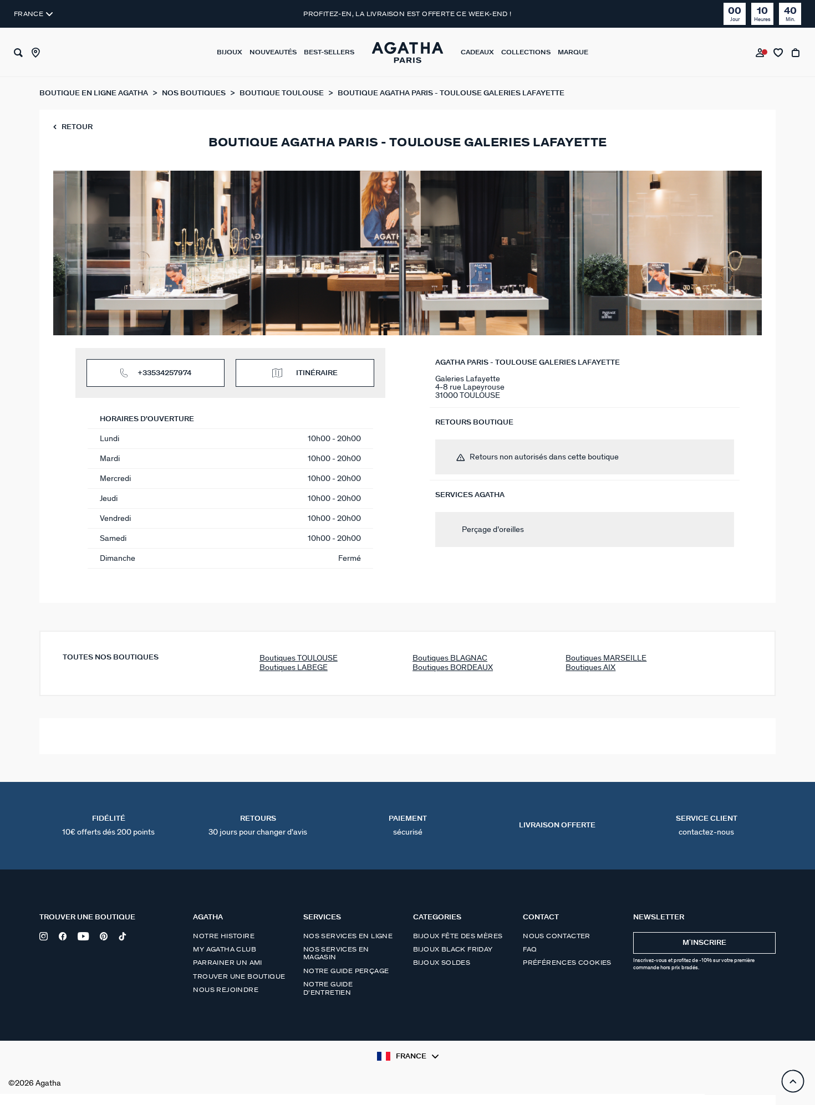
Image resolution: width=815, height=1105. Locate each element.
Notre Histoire (223, 936)
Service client (706, 825)
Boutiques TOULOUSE (298, 658)
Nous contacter (556, 936)
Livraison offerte (557, 825)
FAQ (530, 949)
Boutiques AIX (590, 667)
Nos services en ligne (348, 936)
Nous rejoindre (225, 989)
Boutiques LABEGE (293, 667)
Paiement (408, 825)
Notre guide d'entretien (328, 988)
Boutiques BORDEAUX (452, 667)
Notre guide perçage (346, 971)
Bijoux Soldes (441, 962)
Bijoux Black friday (453, 949)
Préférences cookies (567, 962)
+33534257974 (164, 373)
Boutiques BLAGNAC (449, 658)
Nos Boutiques (194, 93)
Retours (257, 825)
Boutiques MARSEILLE (606, 658)
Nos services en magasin (336, 953)
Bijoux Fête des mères (457, 936)
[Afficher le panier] (796, 52)
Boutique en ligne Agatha (94, 93)
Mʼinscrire (704, 943)
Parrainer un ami (227, 962)
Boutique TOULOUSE (282, 93)
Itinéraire (317, 373)
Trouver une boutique (239, 976)
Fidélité (108, 825)
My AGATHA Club (224, 949)
